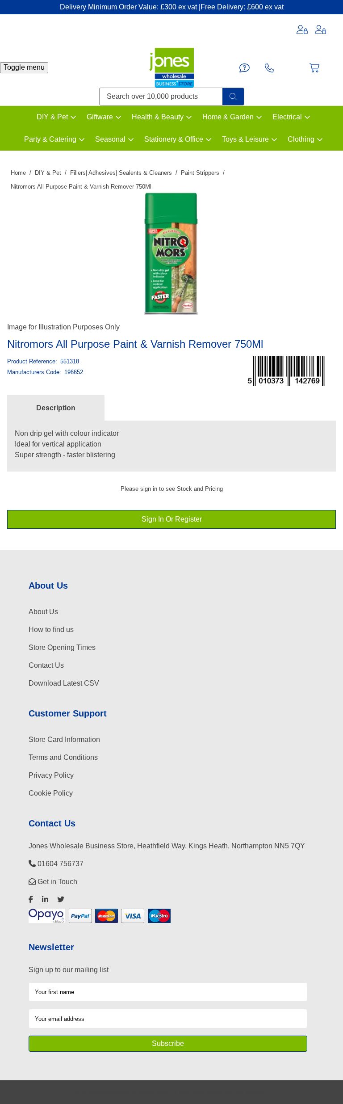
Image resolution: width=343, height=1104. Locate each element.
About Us (43, 611)
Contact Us (46, 665)
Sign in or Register (172, 519)
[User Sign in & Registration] (320, 29)
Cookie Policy (51, 793)
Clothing (301, 139)
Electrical (287, 117)
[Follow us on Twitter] (60, 899)
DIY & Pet (52, 117)
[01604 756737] (269, 67)
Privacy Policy (51, 775)
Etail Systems (249, 1092)
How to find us (51, 629)
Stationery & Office (173, 139)
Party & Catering (50, 139)
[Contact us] (244, 67)
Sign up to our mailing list (69, 969)
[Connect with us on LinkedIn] (45, 899)
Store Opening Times (62, 647)
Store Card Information (64, 739)
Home (18, 172)
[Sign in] (302, 29)
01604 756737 (60, 864)
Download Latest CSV (64, 683)
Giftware (100, 117)
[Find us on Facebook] (31, 899)
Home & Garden (228, 117)
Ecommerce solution (200, 1092)
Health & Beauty (158, 117)
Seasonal (110, 139)
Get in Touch (56, 881)
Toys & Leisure (245, 139)
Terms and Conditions (63, 757)
